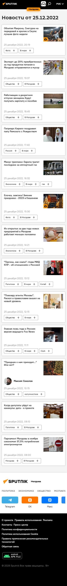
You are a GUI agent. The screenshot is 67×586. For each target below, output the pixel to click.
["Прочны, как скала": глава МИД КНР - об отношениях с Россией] (53, 268)
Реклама (47, 520)
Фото (7, 50)
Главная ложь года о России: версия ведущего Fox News (20, 330)
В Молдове (30, 84)
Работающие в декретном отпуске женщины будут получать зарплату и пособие (20, 98)
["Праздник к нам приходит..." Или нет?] (53, 368)
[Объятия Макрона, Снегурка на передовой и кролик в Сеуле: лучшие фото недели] (53, 34)
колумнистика (31, 394)
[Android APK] (12, 556)
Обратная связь (10, 546)
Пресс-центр (21, 524)
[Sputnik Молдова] (10, 5)
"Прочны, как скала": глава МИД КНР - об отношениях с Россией (22, 263)
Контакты (7, 524)
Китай (43, 284)
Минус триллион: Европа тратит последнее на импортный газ (21, 163)
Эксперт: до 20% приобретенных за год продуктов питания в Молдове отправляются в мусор (22, 64)
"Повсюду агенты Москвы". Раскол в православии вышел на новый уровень (22, 298)
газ (43, 184)
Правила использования (28, 520)
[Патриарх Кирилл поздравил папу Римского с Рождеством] (53, 134)
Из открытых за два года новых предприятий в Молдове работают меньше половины (21, 231)
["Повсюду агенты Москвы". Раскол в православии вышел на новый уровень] (53, 301)
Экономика (10, 184)
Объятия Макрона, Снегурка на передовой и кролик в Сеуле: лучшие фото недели (21, 31)
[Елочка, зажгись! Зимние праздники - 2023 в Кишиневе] (53, 201)
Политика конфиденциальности (19, 529)
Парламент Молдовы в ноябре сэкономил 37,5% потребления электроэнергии (21, 441)
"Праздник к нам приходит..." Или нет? (20, 364)
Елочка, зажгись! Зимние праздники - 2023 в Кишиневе (21, 197)
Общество (10, 84)
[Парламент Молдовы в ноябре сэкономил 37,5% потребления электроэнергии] (53, 444)
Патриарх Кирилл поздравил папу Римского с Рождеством (20, 130)
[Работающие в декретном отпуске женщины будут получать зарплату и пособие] (53, 101)
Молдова (9, 460)
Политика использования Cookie (20, 533)
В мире (23, 50)
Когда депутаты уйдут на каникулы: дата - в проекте (19, 407)
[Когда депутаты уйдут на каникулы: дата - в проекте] (53, 411)
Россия (8, 150)
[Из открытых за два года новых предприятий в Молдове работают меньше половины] (53, 234)
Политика (10, 284)
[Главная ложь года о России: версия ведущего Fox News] (53, 334)
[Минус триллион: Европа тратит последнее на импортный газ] (53, 168)
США (43, 351)
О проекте (7, 520)
